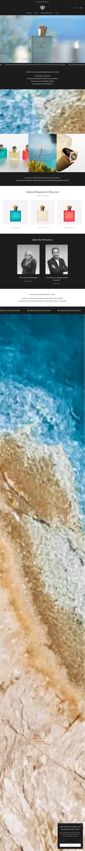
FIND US (57, 13)
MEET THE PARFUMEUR (46, 13)
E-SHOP (36, 13)
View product (15, 227)
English (70, 7)
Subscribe (70, 845)
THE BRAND (29, 13)
